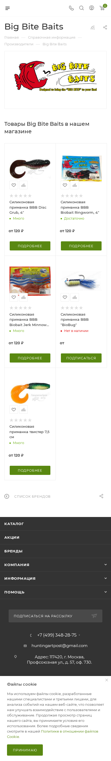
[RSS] (93, 27)
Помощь (14, 592)
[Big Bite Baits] (56, 76)
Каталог (14, 524)
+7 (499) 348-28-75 (57, 635)
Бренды (13, 551)
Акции (12, 537)
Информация (20, 578)
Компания (16, 565)
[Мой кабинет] (91, 8)
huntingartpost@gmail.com (60, 645)
